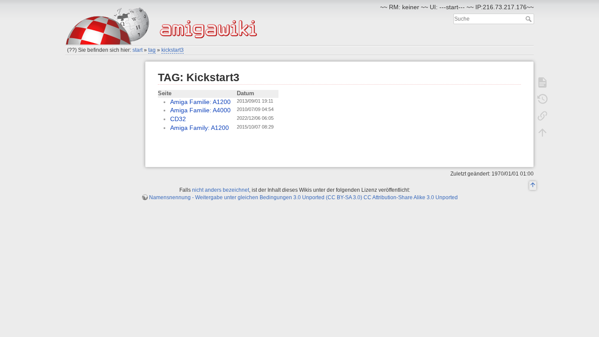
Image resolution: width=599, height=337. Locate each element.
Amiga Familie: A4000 (200, 110)
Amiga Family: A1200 (199, 127)
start (137, 50)
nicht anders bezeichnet (220, 190)
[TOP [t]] (532, 186)
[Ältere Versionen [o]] (542, 99)
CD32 (178, 118)
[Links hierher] (542, 116)
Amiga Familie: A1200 (200, 101)
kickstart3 (172, 50)
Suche (529, 19)
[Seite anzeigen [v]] (542, 82)
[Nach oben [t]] (542, 132)
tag (152, 50)
